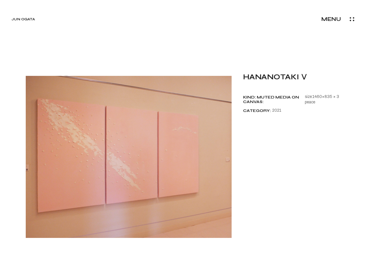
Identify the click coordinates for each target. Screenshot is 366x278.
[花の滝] (129, 157)
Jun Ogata (23, 19)
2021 (276, 110)
